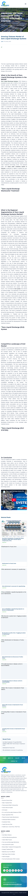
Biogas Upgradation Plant (7, 814)
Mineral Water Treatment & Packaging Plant (11, 846)
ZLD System (4, 810)
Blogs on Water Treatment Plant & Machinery (14, 23)
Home (2, 23)
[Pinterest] (21, 870)
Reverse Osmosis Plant (7, 800)
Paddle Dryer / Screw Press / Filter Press (11, 826)
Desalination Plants (6, 821)
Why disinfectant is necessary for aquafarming (13, 750)
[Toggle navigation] (25, 3)
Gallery (17, 758)
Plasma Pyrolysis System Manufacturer (10, 817)
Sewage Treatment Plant (7, 849)
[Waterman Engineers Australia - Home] (5, 3)
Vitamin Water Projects (7, 839)
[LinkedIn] (4, 870)
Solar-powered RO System (8, 844)
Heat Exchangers (6, 856)
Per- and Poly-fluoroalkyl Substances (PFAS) (11, 812)
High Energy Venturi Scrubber (8, 854)
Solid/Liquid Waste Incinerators (8, 819)
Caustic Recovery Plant (7, 824)
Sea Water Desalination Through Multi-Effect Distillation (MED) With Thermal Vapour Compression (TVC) (14, 744)
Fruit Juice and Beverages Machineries (10, 842)
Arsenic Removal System (7, 807)
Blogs (23, 758)
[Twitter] (13, 870)
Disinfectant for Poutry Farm (9, 747)
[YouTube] (7, 870)
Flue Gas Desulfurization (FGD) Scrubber (11, 858)
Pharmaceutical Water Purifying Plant (10, 805)
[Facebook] (10, 870)
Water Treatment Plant (7, 802)
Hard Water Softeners (7, 835)
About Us (10, 758)
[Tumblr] (18, 870)
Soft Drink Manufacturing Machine (9, 837)
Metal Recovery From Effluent (8, 851)
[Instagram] (16, 870)
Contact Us (14, 761)
